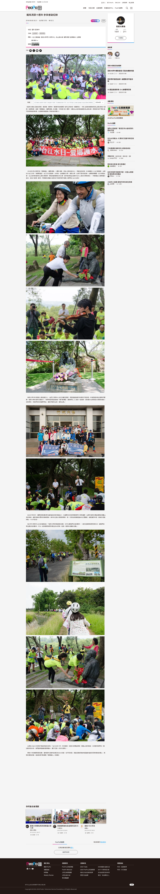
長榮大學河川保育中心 (48, 37)
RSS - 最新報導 (122, 867)
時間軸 (46, 872)
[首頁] (34, 8)
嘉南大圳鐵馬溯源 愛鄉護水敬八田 (40, 827)
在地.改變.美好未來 (104, 872)
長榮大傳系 (33, 830)
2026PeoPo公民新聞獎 (115, 118)
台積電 (78, 37)
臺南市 (37, 29)
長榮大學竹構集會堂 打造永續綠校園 (121, 71)
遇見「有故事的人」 (104, 875)
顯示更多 (34, 40)
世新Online (113, 150)
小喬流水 (59, 828)
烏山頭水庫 (59, 37)
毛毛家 (112, 132)
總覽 (84, 8)
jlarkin (110, 58)
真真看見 (113, 166)
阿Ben (112, 176)
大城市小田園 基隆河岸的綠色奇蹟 (120, 182)
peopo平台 (113, 158)
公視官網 (124, 2)
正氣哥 (112, 184)
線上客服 (131, 2)
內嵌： (29, 102)
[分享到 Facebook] (30, 50)
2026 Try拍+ (84, 867)
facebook (28, 869)
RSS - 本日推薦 (122, 870)
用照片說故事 (84, 875)
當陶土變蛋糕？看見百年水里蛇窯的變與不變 (120, 129)
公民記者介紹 (66, 875)
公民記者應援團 (67, 872)
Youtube (33, 869)
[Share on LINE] (37, 50)
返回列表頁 (65, 852)
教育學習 (42, 33)
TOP (132, 884)
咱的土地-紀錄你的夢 (86, 872)
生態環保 (35, 33)
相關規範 (46, 870)
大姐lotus (117, 58)
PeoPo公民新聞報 (67, 867)
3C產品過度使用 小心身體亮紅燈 (119, 90)
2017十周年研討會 (103, 870)
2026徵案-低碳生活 (104, 867)
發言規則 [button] (103, 842)
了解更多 (120, 38)
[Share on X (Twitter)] (34, 50)
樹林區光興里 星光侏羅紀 (117, 164)
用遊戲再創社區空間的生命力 (67, 826)
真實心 (86, 828)
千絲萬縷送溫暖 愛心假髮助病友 (119, 148)
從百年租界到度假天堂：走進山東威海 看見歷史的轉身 (120, 173)
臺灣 (33, 29)
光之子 (112, 142)
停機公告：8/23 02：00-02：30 (119, 156)
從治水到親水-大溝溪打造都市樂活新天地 (121, 139)
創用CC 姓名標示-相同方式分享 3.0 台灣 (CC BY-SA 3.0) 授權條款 (36, 44)
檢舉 (103, 20)
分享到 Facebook (103, 56)
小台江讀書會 (36, 37)
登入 (104, 2)
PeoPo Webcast (67, 870)
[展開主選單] (131, 8)
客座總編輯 (65, 878)
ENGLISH (117, 2)
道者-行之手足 (90, 826)
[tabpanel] (66, 847)
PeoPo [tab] (59, 842)
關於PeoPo (47, 867)
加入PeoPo (110, 2)
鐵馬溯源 (67, 37)
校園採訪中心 (108, 8)
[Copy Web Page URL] (40, 50)
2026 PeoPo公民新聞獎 (87, 870)
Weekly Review (49, 875)
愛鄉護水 (73, 37)
